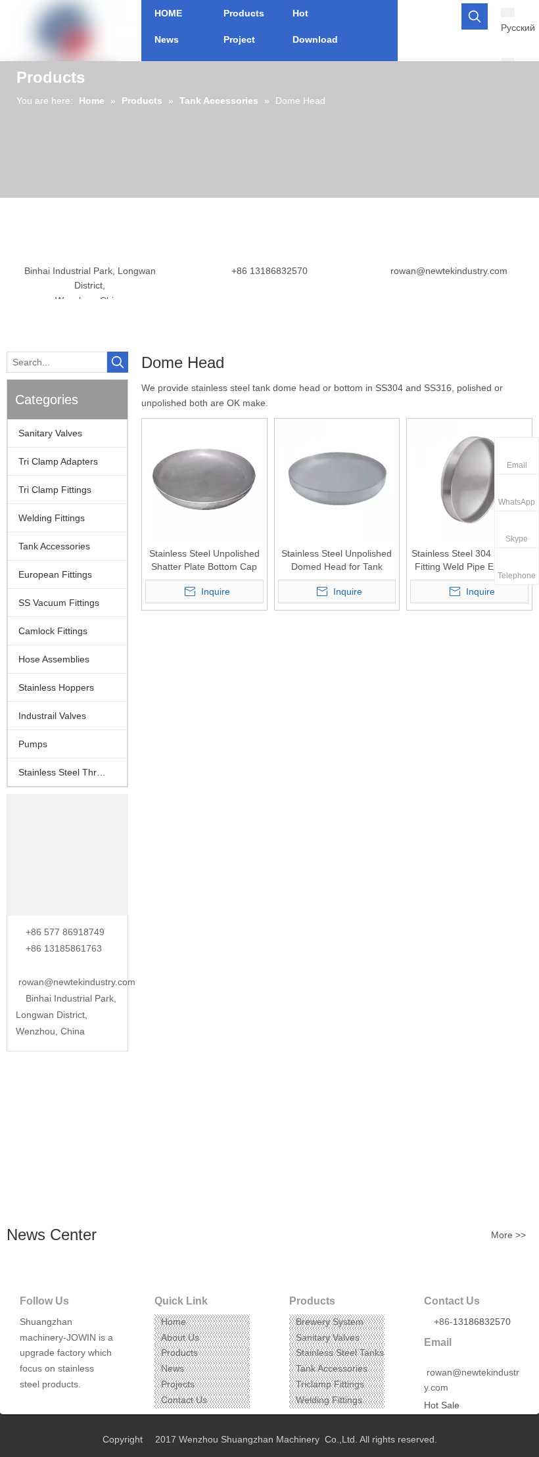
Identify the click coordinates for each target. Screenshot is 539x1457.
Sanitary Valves (50, 433)
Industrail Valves (52, 715)
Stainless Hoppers (56, 687)
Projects (178, 1384)
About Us (180, 1337)
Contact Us (184, 1400)
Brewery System (329, 1321)
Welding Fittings (51, 518)
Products (179, 1352)
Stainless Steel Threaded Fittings (72, 772)
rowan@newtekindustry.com (448, 271)
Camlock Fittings (52, 631)
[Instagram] (69, 1405)
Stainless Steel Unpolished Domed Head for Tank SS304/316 (336, 560)
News (172, 1368)
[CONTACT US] (67, 854)
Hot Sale (441, 1405)
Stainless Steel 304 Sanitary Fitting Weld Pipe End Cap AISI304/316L (469, 560)
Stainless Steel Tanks (340, 1352)
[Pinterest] (90, 1405)
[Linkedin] (49, 1405)
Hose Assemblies (53, 659)
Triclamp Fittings (330, 1384)
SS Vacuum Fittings (58, 602)
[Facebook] (28, 1405)
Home (173, 1321)
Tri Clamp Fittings (54, 489)
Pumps (32, 744)
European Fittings (55, 574)
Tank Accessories (54, 546)
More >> (508, 1234)
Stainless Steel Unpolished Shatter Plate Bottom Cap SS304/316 (204, 560)
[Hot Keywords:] (474, 16)
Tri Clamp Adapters (58, 461)
